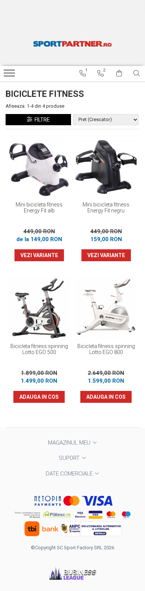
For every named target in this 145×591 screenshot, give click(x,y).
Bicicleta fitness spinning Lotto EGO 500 (39, 349)
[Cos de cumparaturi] (119, 73)
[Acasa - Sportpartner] (72, 44)
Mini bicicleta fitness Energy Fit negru (106, 208)
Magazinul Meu (70, 442)
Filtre (41, 120)
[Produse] (10, 75)
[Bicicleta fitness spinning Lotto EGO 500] (39, 308)
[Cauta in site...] (136, 73)
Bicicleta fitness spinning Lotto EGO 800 (106, 349)
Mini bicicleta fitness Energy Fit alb (39, 208)
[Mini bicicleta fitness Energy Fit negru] (106, 166)
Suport (70, 458)
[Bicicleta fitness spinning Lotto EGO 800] (106, 308)
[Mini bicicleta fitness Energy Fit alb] (39, 166)
